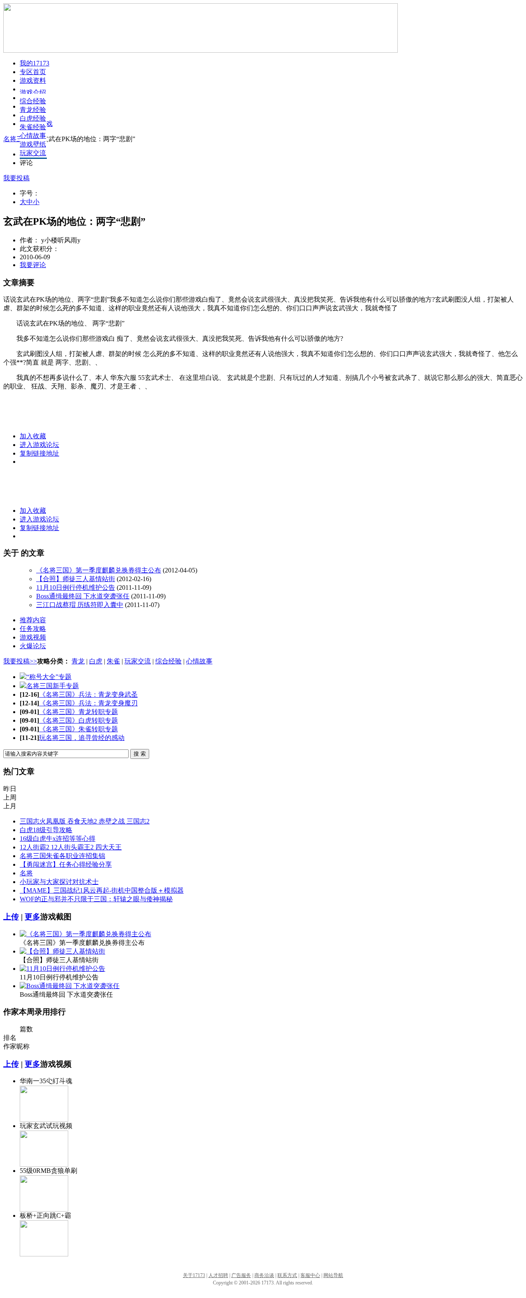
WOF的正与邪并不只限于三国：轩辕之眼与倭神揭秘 (96, 899)
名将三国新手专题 (52, 685)
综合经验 (33, 101)
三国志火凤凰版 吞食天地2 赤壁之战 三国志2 (85, 821)
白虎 (95, 661)
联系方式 (287, 1275)
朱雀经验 (33, 126)
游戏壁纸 (33, 144)
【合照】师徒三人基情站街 (75, 578)
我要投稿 (16, 177)
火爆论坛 (33, 645)
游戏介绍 (33, 92)
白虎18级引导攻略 (46, 829)
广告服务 (241, 1275)
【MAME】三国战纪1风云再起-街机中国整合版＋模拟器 (102, 890)
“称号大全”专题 (49, 676)
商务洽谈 (264, 1275)
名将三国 (17, 138)
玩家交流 (33, 152)
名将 (26, 873)
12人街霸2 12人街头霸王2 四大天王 (71, 847)
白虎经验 (33, 118)
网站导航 (333, 1275)
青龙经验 (33, 109)
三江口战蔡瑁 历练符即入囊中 (79, 604)
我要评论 (33, 264)
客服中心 (310, 1275)
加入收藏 (33, 436)
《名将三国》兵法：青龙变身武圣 (88, 694)
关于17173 (194, 1275)
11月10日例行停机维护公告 (75, 587)
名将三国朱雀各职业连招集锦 (62, 855)
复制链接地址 (39, 453)
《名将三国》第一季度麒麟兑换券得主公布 (98, 570)
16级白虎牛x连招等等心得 (57, 838)
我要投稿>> (20, 661)
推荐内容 (33, 619)
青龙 (78, 661)
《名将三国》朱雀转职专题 (78, 729)
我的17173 (34, 63)
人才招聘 (218, 1275)
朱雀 (113, 661)
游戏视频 (33, 637)
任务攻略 (33, 628)
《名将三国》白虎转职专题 (78, 720)
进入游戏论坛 (39, 444)
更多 (32, 916)
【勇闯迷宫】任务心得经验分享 (66, 864)
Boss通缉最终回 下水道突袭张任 (82, 596)
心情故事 (33, 135)
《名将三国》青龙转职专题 (78, 711)
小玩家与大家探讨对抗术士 (59, 881)
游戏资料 (33, 80)
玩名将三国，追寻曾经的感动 (82, 737)
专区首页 (33, 71)
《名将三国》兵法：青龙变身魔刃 (88, 703)
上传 (11, 916)
